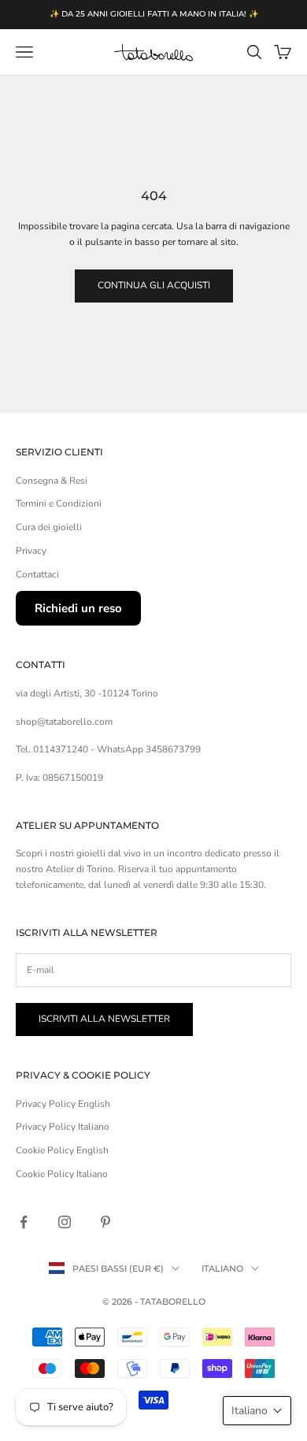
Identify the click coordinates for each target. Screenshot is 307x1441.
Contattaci (37, 574)
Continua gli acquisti (154, 285)
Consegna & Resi (51, 480)
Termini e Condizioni (59, 503)
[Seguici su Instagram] (64, 1222)
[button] (257, 1410)
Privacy (31, 550)
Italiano (222, 1268)
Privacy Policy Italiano (62, 1126)
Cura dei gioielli (49, 527)
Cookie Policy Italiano (62, 1174)
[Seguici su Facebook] (23, 1222)
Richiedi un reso (78, 608)
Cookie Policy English (62, 1150)
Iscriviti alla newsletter (104, 1018)
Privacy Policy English (63, 1103)
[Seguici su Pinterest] (105, 1222)
